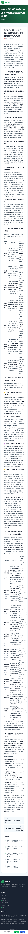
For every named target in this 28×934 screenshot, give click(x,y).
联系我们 (4, 907)
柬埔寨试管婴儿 (5, 905)
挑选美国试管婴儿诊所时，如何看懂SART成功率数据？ (12, 848)
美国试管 (4, 898)
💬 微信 (16, 932)
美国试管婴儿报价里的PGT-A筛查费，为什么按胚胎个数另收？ (12, 868)
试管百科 (3, 19)
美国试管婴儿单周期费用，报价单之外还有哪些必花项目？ (12, 861)
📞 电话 (22, 932)
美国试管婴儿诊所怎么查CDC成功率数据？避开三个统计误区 (12, 855)
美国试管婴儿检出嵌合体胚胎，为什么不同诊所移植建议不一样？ (12, 842)
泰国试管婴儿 (5, 902)
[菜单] (25, 2)
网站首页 (4, 895)
